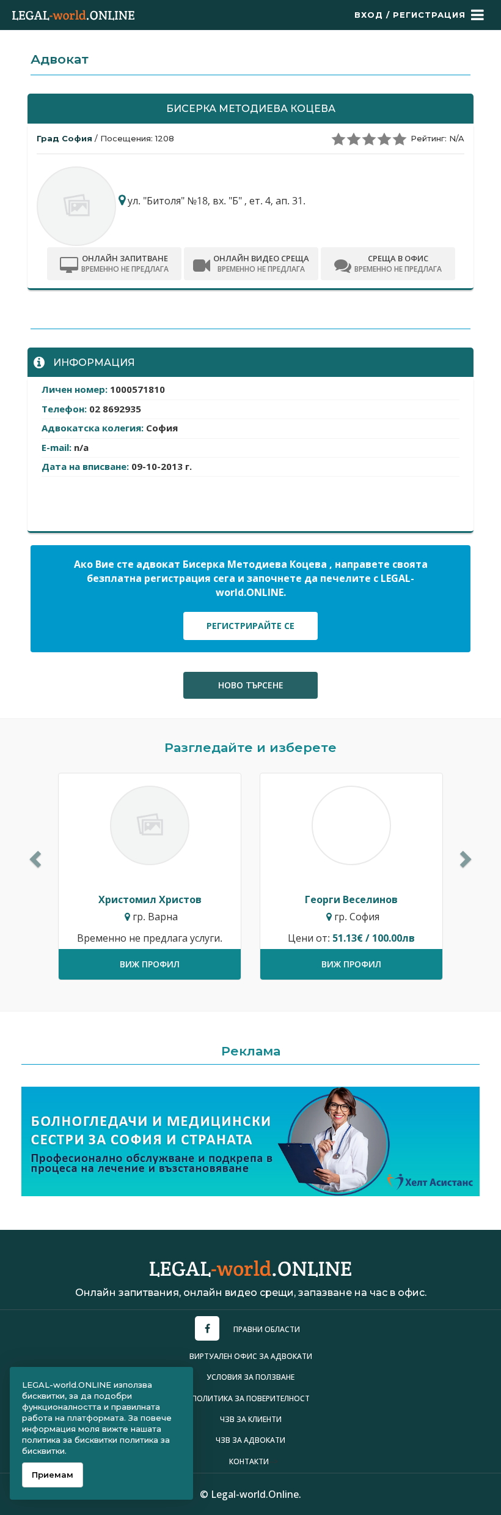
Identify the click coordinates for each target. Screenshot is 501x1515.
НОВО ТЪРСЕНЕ (250, 685)
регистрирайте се (250, 625)
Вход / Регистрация (410, 15)
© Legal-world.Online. (250, 1494)
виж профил (150, 964)
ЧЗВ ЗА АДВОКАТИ (250, 1440)
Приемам (52, 1475)
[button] (33, 855)
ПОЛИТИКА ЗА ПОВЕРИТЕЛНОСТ (251, 1398)
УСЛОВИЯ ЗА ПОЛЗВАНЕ (250, 1377)
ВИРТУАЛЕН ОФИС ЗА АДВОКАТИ (250, 1356)
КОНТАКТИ (249, 1461)
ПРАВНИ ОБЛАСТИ (266, 1329)
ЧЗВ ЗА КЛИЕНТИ (251, 1419)
